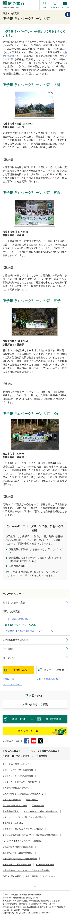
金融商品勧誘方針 (11, 811)
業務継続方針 (38, 805)
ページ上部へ (35, 887)
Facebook (26, 740)
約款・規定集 (32, 876)
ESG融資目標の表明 (45, 864)
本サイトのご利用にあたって (16, 764)
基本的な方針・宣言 (14, 602)
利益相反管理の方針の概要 (15, 805)
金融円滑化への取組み (13, 823)
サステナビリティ (13, 593)
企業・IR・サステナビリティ (19, 756)
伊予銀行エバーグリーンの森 (20, 625)
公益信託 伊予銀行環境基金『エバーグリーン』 (30, 631)
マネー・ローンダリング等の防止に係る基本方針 (25, 817)
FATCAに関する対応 (12, 876)
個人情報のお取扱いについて (16, 788)
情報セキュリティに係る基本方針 (18, 776)
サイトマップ (49, 876)
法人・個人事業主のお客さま (45, 751)
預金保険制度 (32, 799)
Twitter (40, 740)
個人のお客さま (12, 751)
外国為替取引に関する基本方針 (17, 864)
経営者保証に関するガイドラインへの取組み (23, 829)
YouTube (33, 740)
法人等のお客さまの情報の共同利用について (23, 794)
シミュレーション (12, 684)
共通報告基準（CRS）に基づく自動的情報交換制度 (26, 870)
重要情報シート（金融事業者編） (18, 853)
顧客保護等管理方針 (12, 799)
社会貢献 (8, 648)
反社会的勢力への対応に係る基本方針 (41, 811)
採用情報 (43, 756)
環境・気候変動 (11, 611)
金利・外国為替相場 (47, 679)
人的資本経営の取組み (15, 639)
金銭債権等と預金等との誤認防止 (18, 847)
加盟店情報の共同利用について (17, 835)
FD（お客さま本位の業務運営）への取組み (22, 841)
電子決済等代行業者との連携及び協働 (20, 858)
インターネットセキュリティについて (20, 782)
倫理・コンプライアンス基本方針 (18, 770)
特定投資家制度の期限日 (47, 835)
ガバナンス (9, 657)
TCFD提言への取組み (16, 619)
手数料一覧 (8, 679)
